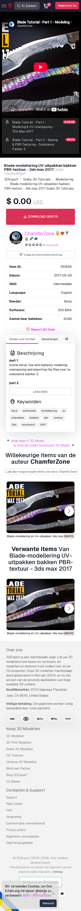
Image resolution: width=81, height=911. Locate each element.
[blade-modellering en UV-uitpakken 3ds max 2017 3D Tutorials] (40, 507)
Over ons (14, 649)
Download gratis (42, 217)
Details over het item (22, 339)
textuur (58, 417)
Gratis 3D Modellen (19, 749)
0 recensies (50, 245)
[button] (69, 511)
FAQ (9, 810)
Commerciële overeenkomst (25, 823)
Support (11, 797)
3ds (14, 424)
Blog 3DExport (16, 775)
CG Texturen (14, 755)
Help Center (14, 804)
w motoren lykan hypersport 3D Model (42, 445)
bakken (34, 417)
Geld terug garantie (19, 843)
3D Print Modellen (18, 742)
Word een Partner (18, 768)
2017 (43, 424)
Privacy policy (16, 830)
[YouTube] (62, 894)
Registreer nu (67, 5)
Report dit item (43, 329)
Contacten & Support (25, 790)
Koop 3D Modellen (23, 728)
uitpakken (17, 417)
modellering (49, 410)
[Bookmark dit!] (68, 527)
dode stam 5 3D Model (27, 441)
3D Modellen (15, 736)
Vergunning (13, 817)
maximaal (28, 424)
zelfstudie (29, 410)
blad (14, 410)
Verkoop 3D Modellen (21, 762)
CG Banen (13, 781)
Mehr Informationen (37, 895)
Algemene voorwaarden (22, 836)
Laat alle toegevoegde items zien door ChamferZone (41, 471)
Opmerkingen (49, 339)
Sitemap (58, 872)
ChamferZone (39, 233)
